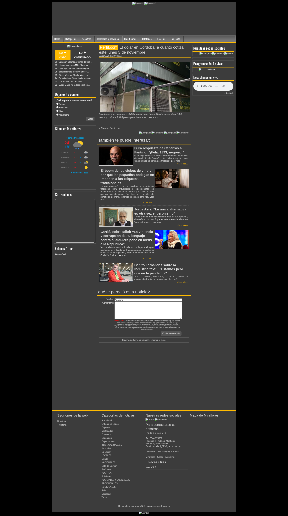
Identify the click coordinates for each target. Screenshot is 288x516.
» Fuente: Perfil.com (109, 128)
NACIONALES (109, 462)
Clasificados (130, 39)
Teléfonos (147, 39)
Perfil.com (106, 469)
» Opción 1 (228, 93)
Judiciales (106, 448)
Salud (104, 490)
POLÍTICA (107, 473)
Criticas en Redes (110, 424)
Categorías (70, 39)
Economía (106, 434)
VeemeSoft (60, 254)
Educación (107, 438)
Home (57, 39)
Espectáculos (108, 441)
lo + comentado (82, 54)
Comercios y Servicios (107, 39)
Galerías (161, 39)
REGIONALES (109, 487)
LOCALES (107, 455)
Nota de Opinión (109, 466)
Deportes (106, 427)
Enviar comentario (171, 333)
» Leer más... (182, 164)
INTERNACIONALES (112, 445)
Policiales (106, 476)
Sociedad (106, 494)
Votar (90, 119)
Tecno (104, 497)
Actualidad (107, 420)
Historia (62, 425)
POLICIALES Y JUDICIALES (116, 480)
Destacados (107, 431)
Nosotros (86, 39)
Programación (202, 63)
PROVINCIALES (110, 483)
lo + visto (62, 54)
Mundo (105, 459)
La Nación (106, 452)
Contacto (175, 39)
